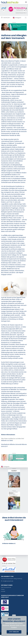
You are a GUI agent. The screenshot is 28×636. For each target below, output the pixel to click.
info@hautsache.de (8, 581)
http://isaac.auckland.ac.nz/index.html (12, 438)
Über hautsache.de (6, 587)
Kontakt (3, 591)
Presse (2, 589)
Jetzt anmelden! (14, 631)
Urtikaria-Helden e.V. (9, 543)
